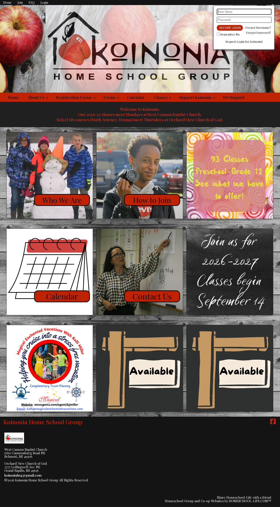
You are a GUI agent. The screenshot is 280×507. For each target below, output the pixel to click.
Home (13, 97)
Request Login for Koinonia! (244, 41)
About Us (38, 97)
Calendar (136, 97)
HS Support (233, 97)
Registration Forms (76, 97)
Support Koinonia (197, 97)
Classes (163, 97)
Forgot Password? (258, 32)
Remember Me (230, 34)
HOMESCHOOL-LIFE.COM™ (250, 501)
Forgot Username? (258, 27)
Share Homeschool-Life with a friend (244, 497)
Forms (111, 97)
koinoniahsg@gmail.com (23, 475)
